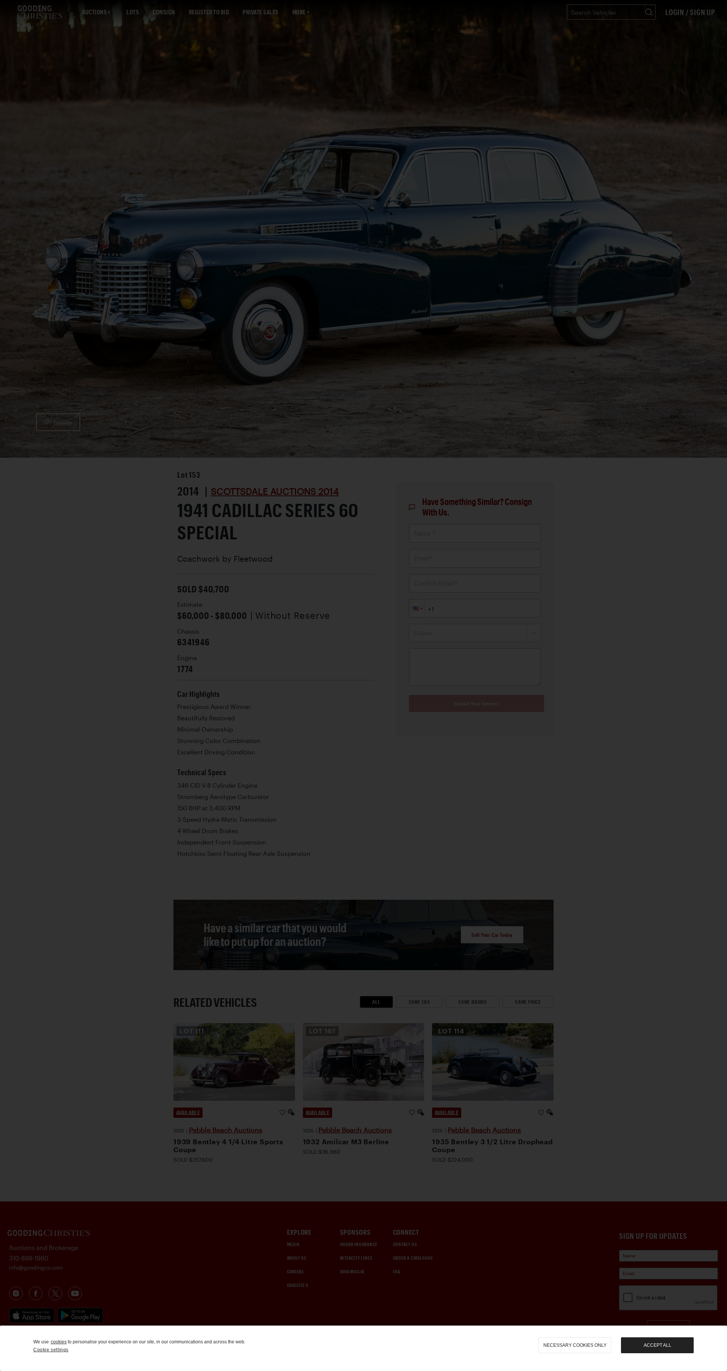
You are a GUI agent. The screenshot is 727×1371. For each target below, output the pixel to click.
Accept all (657, 1345)
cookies (59, 1342)
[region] (363, 1348)
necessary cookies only (575, 1345)
